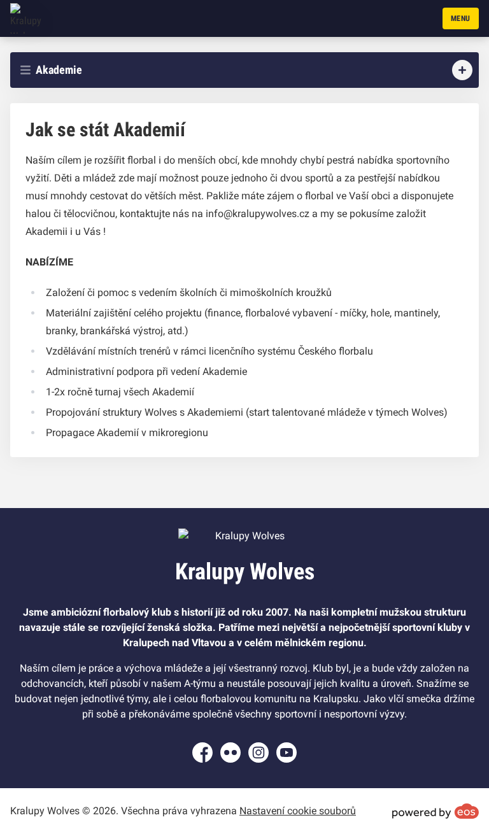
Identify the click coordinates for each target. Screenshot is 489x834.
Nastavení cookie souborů (297, 811)
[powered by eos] (435, 811)
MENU (461, 18)
